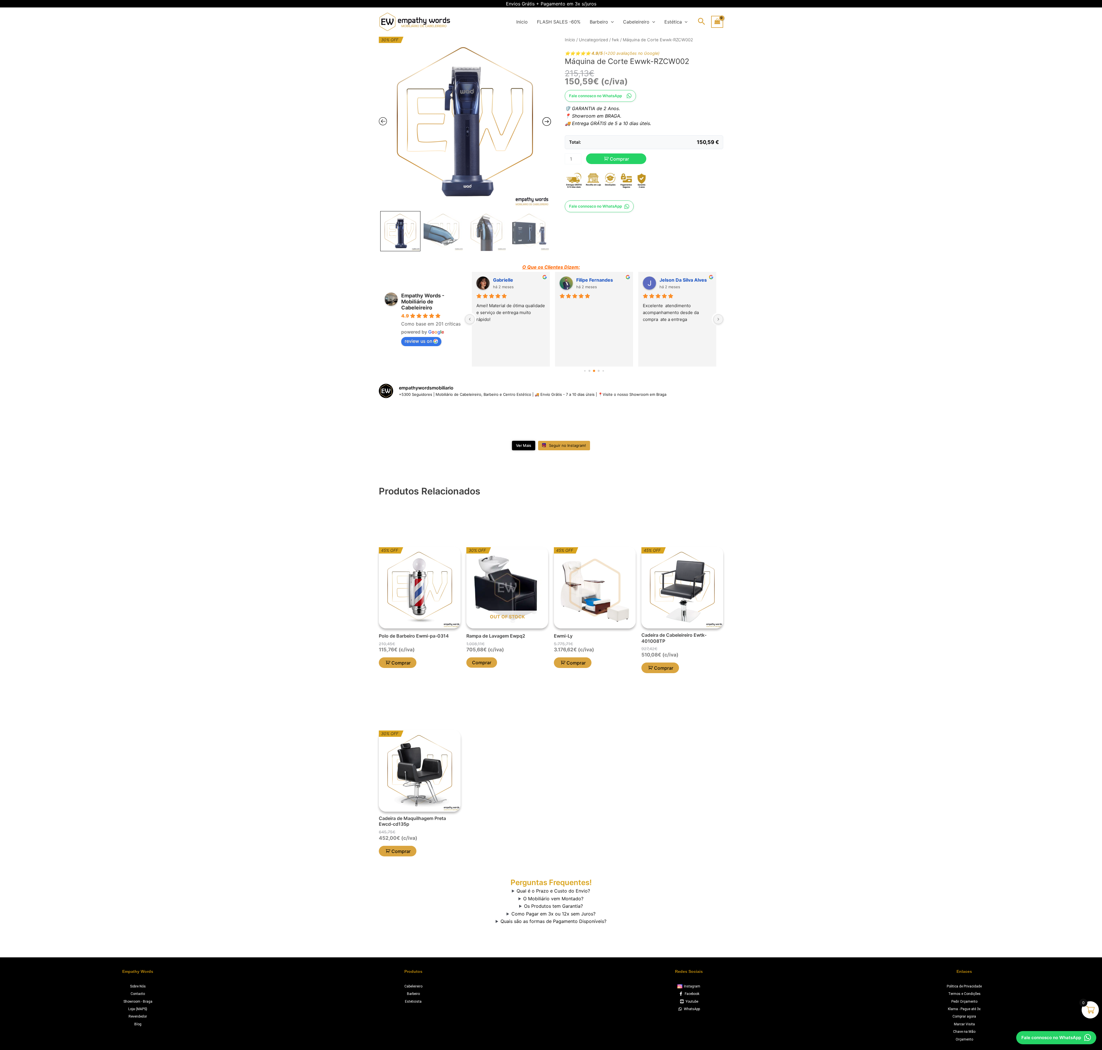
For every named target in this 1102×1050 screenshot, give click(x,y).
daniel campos (675, 280)
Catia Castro (590, 280)
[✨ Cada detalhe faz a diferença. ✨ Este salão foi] (464, 420)
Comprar (619, 159)
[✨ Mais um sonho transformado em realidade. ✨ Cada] (522, 420)
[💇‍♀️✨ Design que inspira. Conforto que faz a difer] (638, 420)
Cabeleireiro (636, 22)
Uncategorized (593, 39)
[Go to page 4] (594, 371)
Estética (673, 22)
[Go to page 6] (603, 371)
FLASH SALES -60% (559, 22)
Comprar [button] (401, 663)
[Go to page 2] (584, 371)
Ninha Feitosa (508, 280)
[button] (611, 21)
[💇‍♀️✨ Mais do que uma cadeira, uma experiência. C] (695, 420)
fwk (615, 39)
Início (570, 39)
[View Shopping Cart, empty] (717, 22)
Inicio (522, 22)
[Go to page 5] (599, 371)
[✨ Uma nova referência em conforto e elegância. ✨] (580, 420)
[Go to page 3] (590, 371)
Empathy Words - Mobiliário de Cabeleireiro (422, 302)
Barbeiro (599, 22)
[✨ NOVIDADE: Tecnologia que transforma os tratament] (406, 420)
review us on (418, 341)
